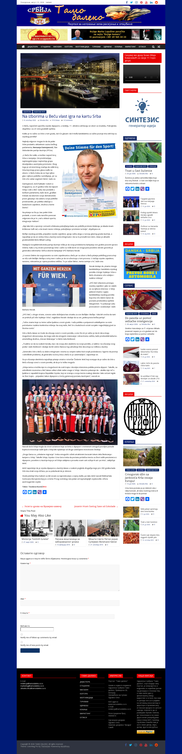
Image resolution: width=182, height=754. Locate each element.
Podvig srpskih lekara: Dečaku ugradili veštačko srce (149, 214)
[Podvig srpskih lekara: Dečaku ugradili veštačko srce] (131, 211)
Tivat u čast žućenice (138, 170)
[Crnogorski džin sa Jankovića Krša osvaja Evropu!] (142, 447)
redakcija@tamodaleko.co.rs (31, 683)
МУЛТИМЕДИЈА (82, 46)
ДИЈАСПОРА (32, 46)
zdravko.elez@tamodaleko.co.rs (33, 688)
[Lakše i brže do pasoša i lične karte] (131, 362)
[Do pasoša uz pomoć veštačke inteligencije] (142, 291)
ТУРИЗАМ (96, 46)
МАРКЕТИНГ (130, 46)
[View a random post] (159, 46)
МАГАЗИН (57, 46)
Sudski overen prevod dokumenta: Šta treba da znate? (149, 351)
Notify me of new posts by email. (34, 645)
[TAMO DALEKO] (23, 46)
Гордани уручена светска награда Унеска (148, 201)
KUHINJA (129, 166)
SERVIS (154, 314)
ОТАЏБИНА (45, 46)
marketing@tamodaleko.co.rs (32, 686)
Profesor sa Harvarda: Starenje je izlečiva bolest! (149, 228)
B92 (45, 486)
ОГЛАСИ (142, 46)
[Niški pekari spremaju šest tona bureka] (131, 508)
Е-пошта (24, 613)
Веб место (25, 626)
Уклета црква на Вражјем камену (42, 506)
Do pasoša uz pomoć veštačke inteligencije (139, 319)
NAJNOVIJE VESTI (39, 112)
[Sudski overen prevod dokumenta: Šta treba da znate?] (131, 348)
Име (23, 599)
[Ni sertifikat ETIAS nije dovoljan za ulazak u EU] (131, 375)
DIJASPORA (27, 112)
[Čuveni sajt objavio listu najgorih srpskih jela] (131, 534)
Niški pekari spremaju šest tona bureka (149, 510)
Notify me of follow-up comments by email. (38, 637)
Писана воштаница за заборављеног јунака (67, 540)
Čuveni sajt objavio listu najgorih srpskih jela (150, 536)
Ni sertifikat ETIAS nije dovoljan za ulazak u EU (150, 377)
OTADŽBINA (144, 314)
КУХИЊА (118, 46)
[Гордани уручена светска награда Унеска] (131, 197)
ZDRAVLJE (152, 166)
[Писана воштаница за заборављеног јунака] (70, 521)
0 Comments (68, 120)
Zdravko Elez (44, 120)
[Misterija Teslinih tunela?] (36, 521)
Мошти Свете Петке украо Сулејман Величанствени (103, 540)
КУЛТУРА (69, 46)
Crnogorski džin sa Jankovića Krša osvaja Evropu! (139, 477)
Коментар (25, 563)
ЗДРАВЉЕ (108, 46)
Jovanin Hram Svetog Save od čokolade (96, 506)
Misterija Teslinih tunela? (35, 538)
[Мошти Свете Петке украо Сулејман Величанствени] (103, 521)
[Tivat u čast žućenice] (142, 144)
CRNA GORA (130, 470)
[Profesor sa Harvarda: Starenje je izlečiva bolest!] (131, 225)
